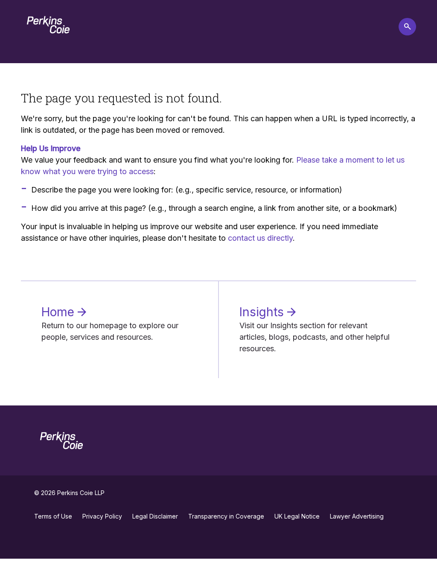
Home (59, 312)
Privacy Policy (102, 516)
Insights (263, 312)
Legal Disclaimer (155, 516)
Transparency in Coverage (226, 516)
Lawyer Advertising (357, 516)
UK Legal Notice (297, 516)
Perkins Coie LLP (81, 492)
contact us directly (260, 237)
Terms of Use (53, 516)
